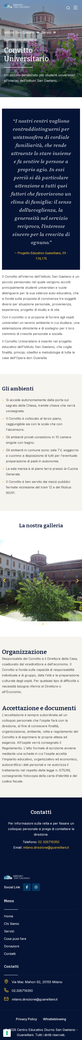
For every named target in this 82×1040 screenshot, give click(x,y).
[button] (4, 580)
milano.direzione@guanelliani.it (46, 847)
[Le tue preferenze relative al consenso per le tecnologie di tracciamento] (7, 1033)
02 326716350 (48, 842)
